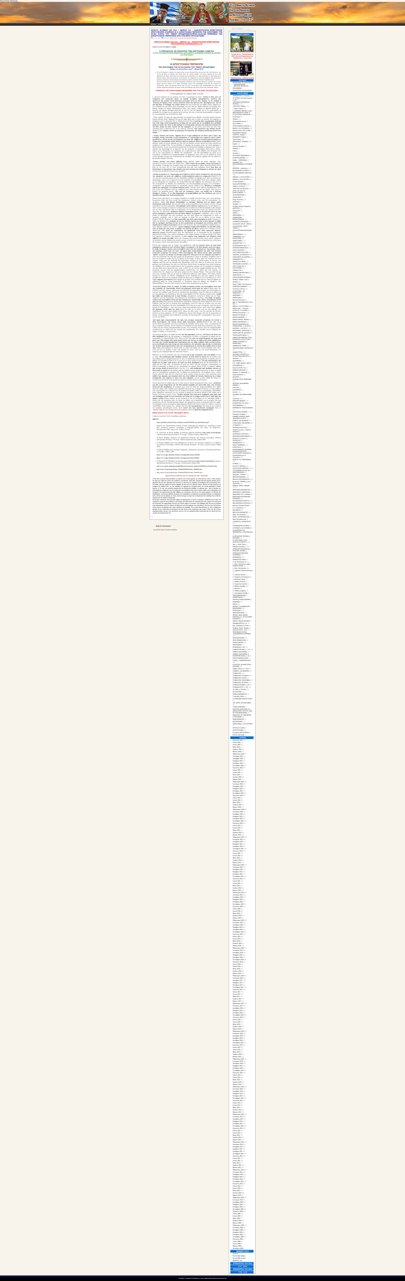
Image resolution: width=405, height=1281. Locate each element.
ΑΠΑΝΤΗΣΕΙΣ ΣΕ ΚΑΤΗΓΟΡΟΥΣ (168, 24)
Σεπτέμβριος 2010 (238, 1181)
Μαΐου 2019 (236, 941)
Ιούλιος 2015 (236, 1047)
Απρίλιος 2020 (237, 915)
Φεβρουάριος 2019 (238, 948)
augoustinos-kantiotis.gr (192, 1278)
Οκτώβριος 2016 (238, 1013)
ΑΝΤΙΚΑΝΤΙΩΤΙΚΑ (239, 84)
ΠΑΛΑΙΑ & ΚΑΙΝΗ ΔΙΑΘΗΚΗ (241, 599)
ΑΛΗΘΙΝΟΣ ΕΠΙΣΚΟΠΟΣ (240, 221)
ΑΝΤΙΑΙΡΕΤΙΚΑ (237, 243)
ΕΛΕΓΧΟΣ (236, 387)
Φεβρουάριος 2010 (238, 1197)
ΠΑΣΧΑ (235, 604)
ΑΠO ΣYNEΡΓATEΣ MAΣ (240, 252)
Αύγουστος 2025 (238, 768)
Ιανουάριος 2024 (238, 812)
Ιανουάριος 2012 (238, 1144)
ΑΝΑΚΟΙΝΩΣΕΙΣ (238, 234)
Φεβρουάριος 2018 (238, 976)
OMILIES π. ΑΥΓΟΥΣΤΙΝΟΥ (241, 177)
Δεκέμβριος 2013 (238, 1091)
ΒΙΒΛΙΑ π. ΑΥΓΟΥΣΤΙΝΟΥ (241, 306)
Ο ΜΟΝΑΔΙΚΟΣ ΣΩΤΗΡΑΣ (241, 525)
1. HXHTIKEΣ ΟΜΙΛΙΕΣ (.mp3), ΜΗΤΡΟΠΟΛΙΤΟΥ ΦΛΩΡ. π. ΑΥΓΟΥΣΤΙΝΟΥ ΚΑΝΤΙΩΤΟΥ (242, 112)
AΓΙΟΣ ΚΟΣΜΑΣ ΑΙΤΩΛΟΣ (241, 126)
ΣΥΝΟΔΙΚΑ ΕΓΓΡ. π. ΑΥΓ (240, 687)
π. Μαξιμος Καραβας (239, 586)
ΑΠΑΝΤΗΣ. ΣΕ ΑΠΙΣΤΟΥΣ (241, 255)
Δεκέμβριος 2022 (238, 841)
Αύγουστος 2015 (238, 1045)
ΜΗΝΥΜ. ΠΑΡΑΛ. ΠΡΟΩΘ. (241, 486)
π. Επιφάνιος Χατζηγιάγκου (241, 577)
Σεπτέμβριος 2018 (238, 959)
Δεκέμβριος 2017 (238, 980)
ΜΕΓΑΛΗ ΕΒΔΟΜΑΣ (239, 477)
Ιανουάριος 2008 (238, 1248)
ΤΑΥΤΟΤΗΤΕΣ (237, 692)
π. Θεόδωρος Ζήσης (239, 579)
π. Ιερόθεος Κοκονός (239, 581)
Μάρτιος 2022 (237, 862)
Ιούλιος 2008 (236, 1241)
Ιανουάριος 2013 (238, 1116)
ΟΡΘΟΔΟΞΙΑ (237, 557)
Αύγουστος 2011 (238, 1156)
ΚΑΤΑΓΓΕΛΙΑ (237, 447)
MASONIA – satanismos (240, 168)
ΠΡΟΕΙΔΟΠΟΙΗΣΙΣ (238, 638)
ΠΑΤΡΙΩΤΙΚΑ (237, 610)
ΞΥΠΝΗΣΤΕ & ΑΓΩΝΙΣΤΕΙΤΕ (242, 521)
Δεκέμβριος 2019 (238, 925)
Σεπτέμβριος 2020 (238, 904)
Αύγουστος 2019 (238, 934)
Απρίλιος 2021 (237, 888)
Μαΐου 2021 (236, 885)
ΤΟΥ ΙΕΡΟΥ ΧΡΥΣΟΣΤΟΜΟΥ (242, 703)
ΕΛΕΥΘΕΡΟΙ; (237, 390)
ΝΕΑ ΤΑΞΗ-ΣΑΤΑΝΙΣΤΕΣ (240, 512)
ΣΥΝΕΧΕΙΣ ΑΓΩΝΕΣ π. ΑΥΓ (241, 685)
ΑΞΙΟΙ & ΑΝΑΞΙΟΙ (238, 250)
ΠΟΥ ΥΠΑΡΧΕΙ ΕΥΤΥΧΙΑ (240, 625)
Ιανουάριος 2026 (238, 756)
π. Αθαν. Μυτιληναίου (239, 568)
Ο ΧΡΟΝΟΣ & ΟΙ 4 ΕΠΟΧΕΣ (241, 528)
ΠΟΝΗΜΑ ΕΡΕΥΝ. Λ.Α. (240, 623)
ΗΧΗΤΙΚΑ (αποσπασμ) (240, 427)
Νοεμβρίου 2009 (237, 1204)
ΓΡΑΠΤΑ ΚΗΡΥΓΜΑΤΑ (239, 335)
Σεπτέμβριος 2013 (238, 1098)
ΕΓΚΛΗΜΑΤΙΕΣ (237, 365)
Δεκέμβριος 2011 (238, 1146)
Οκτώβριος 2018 (238, 957)
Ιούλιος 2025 (236, 770)
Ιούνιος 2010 (236, 1188)
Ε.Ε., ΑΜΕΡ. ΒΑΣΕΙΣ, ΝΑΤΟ (241, 363)
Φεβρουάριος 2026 (238, 754)
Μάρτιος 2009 (237, 1223)
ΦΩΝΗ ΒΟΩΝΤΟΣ (238, 719)
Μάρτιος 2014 (237, 1084)
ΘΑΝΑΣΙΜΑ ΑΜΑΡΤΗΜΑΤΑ (241, 436)
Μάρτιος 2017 (237, 1001)
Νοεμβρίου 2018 (237, 955)
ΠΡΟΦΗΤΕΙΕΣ (237, 645)
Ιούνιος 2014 (236, 1077)
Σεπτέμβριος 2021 (238, 876)
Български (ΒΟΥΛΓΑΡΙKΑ (241, 732)
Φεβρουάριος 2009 (238, 1225)
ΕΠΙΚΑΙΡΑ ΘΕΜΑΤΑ (239, 401)
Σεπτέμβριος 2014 (238, 1070)
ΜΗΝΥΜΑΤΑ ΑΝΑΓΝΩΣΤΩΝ (241, 490)
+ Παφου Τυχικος (238, 108)
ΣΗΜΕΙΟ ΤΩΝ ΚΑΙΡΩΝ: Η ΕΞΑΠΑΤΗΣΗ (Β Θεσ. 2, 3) (241, 655)
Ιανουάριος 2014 (238, 1089)
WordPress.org (237, 1260)
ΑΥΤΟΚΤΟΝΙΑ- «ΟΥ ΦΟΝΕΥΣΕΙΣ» (239, 292)
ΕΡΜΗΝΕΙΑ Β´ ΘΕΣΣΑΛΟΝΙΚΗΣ (243, 408)
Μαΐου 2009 (236, 1218)
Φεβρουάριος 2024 (238, 809)
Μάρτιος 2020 (237, 918)
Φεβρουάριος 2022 (238, 865)
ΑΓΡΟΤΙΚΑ (236, 202)
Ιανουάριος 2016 (238, 1033)
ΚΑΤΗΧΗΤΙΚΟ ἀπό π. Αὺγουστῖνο (239, 456)
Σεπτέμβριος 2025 (238, 765)
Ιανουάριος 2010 (238, 1200)
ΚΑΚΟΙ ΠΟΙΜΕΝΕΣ (239, 445)
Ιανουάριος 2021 (238, 895)
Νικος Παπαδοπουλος (239, 519)
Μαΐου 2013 (236, 1107)
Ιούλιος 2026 (236, 742)
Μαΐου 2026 (236, 747)
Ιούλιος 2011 (236, 1158)
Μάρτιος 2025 (237, 779)
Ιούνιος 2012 (236, 1133)
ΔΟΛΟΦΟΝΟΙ (237, 361)
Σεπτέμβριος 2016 (238, 1015)
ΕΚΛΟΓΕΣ (236, 377)
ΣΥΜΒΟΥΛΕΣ (237, 673)
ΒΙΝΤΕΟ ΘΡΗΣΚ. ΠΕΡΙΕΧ (241, 319)
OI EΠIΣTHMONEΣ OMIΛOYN (242, 173)
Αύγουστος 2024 (238, 795)
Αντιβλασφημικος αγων (240, 245)
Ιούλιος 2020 (236, 909)
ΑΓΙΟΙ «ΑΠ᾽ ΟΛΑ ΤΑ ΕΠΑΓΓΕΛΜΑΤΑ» (239, 191)
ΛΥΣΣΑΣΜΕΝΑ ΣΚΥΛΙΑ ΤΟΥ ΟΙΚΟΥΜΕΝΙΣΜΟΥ (241, 471)
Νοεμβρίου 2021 (237, 872)
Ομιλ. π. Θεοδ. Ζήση (239, 544)
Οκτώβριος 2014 (238, 1068)
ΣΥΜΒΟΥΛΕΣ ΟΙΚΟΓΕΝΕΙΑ (241, 680)
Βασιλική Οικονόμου (239, 300)
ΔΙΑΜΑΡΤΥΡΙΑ (237, 352)
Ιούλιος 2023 (236, 825)
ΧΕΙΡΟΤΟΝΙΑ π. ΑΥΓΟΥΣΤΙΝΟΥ (243, 724)
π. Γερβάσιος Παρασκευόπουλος (243, 570)
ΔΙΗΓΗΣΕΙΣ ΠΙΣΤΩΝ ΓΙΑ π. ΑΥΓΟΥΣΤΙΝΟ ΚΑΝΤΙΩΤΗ (241, 355)
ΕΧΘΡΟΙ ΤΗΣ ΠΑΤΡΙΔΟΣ (240, 420)
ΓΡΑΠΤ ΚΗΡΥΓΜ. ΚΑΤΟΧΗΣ (241, 333)
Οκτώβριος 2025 (238, 763)
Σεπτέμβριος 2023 (238, 821)
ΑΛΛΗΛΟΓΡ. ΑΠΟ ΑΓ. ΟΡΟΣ (241, 224)
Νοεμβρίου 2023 (237, 816)
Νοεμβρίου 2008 (237, 1232)
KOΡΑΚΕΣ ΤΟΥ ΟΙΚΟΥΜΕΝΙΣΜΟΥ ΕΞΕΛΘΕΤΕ (242, 163)
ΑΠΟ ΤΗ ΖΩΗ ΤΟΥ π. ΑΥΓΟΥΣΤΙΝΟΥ (239, 267)
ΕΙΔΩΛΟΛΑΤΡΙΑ (238, 375)
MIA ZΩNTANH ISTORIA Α (241, 170)
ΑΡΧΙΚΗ (153, 24)
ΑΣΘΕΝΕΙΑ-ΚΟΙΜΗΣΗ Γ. (240, 286)
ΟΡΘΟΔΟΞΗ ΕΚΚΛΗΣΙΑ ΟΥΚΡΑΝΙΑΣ (240, 554)
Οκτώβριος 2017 (238, 985)
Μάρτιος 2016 (237, 1029)
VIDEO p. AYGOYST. (239, 186)
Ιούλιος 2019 (236, 936)
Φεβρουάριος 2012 (238, 1142)
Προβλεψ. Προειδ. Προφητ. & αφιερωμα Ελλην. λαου (241, 629)
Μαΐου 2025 (236, 774)
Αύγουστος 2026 (238, 740)
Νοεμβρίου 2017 (237, 982)
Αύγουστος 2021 (238, 878)
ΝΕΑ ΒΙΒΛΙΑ (236, 510)
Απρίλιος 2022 (237, 860)
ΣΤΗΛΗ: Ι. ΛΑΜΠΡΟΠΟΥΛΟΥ (242, 660)
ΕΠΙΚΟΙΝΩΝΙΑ (185, 24)
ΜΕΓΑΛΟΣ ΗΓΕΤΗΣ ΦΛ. (241, 86)
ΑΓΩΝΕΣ (235, 204)
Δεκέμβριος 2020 (238, 897)
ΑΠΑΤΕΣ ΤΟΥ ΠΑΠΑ (239, 261)
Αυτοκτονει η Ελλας (239, 289)
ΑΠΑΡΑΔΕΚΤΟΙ (237, 259)
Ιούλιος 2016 (236, 1019)
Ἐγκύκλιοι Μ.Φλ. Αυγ (239, 368)
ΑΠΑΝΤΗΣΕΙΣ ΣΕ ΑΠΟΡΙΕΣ (241, 257)
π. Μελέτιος (236, 588)
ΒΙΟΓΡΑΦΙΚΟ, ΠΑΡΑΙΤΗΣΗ (241, 330)
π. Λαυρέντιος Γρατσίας (240, 584)
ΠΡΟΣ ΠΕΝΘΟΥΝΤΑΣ (239, 640)
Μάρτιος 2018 (237, 973)
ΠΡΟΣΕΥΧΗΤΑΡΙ (238, 642)
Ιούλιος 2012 (236, 1130)
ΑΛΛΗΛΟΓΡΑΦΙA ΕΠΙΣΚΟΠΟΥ (242, 230)
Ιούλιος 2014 (236, 1075)
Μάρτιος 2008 (237, 1246)
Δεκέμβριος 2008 (238, 1230)
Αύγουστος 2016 (238, 1017)
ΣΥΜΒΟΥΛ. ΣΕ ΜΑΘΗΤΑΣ (241, 671)
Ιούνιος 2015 (236, 1049)
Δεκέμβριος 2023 (238, 814)
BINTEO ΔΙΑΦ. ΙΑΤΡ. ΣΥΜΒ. (241, 130)
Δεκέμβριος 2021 (238, 869)
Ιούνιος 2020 (236, 911)
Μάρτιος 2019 (237, 945)
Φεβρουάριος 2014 (238, 1086)
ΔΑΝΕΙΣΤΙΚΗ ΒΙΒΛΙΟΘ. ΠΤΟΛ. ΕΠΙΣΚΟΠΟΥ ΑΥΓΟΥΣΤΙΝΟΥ (242, 338)
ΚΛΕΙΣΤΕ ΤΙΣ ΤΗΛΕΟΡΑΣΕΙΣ (242, 459)
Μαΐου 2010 (236, 1190)
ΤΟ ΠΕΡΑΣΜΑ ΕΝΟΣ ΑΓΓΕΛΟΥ (242, 699)
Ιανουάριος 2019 (238, 950)
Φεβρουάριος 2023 (238, 837)
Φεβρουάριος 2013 (238, 1114)
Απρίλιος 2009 (237, 1220)
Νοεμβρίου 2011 (237, 1149)
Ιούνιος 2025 (236, 772)
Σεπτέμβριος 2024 (238, 793)
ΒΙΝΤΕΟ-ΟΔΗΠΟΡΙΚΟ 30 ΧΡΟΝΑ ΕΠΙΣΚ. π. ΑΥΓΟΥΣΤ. (242, 325)
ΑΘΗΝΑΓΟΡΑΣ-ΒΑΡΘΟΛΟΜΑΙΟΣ (238, 218)
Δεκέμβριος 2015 (238, 1036)
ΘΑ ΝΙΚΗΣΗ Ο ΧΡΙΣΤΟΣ (240, 434)
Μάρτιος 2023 (237, 835)
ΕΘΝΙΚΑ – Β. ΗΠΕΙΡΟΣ (240, 372)
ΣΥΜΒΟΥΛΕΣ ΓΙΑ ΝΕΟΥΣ (241, 675)
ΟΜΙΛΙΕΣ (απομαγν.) (239, 546)
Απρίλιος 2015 (237, 1054)
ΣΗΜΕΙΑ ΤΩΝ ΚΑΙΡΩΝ (240, 652)
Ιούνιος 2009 (236, 1216)
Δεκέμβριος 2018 (238, 952)
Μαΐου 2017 (236, 996)
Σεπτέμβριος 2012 (238, 1126)
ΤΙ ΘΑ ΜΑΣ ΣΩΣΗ (238, 696)
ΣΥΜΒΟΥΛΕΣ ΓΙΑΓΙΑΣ (240, 678)
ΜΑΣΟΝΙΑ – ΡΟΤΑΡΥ (239, 474)
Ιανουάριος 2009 (238, 1227)
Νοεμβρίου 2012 (237, 1121)
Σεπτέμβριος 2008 (238, 1237)
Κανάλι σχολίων (239, 1258)
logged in (163, 529)
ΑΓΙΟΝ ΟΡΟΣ (237, 197)
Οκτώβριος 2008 (238, 1234)
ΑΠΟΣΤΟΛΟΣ (237, 275)
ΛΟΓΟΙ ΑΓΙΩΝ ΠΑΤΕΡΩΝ (240, 468)
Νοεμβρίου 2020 (237, 899)
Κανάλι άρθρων (239, 1256)
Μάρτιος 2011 (237, 1167)
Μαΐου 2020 (236, 913)
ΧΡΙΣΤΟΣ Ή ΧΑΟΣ (238, 728)
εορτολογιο (236, 398)
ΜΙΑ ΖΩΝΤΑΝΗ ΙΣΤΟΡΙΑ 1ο (241, 501)
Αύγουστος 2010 (238, 1183)
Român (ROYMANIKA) (240, 184)
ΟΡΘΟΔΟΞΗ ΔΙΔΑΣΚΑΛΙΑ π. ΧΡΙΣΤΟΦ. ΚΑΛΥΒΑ (242, 550)
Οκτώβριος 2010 (238, 1179)
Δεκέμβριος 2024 (238, 786)
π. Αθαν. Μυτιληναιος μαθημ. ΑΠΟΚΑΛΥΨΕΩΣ (242, 565)
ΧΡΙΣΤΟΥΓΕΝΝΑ (238, 730)
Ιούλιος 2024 (236, 798)
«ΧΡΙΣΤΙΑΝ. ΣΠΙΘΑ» (239, 106)
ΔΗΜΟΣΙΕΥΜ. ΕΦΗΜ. (239, 346)
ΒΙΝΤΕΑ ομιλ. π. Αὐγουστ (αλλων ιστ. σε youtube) (240, 309)
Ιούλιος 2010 (236, 1186)
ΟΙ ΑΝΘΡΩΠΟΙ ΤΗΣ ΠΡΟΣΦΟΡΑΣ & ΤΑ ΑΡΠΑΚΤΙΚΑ (243, 531)
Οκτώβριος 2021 (238, 874)
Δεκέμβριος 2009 (238, 1202)
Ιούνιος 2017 (236, 994)
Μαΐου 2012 (236, 1135)
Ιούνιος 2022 (236, 855)
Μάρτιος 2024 (237, 807)
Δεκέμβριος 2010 (238, 1174)
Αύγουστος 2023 (238, 823)
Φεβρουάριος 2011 (238, 1170)
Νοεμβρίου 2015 (237, 1038)
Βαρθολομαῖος (237, 297)
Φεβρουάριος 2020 (238, 920)
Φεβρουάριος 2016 (238, 1031)
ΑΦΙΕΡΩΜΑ (236, 295)
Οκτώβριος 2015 (238, 1040)
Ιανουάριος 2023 (238, 839)
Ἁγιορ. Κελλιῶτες (238, 199)
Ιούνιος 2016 (236, 1022)
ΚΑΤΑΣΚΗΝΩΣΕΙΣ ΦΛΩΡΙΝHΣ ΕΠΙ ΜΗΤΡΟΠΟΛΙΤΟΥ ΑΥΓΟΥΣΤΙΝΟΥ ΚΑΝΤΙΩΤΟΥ (242, 451)
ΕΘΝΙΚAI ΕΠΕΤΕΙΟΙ (239, 370)
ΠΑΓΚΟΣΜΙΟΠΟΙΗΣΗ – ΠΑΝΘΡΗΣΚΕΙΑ (240, 596)
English (235, 144)
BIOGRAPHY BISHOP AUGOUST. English (240, 134)
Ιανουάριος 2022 (238, 867)
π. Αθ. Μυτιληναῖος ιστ (239, 562)
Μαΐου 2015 (236, 1052)
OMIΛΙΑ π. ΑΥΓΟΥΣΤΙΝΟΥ (241, 179)
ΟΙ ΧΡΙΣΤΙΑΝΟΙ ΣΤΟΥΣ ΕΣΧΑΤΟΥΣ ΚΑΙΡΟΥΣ (240, 541)
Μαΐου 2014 (236, 1080)
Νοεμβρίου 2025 (237, 761)
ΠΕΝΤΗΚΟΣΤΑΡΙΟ (238, 613)
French (235, 151)
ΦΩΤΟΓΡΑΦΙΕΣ (237, 721)
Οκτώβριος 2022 (238, 846)
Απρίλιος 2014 (237, 1082)
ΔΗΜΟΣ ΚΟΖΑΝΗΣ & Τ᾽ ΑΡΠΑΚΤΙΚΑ (240, 342)
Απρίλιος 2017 (237, 999)
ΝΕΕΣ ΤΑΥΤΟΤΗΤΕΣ (239, 515)
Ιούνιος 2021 (236, 883)
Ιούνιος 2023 (236, 828)
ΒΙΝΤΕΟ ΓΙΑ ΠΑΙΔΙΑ (239, 315)
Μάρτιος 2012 (237, 1140)
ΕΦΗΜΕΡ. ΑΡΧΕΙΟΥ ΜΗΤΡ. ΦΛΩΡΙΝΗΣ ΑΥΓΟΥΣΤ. (241, 417)
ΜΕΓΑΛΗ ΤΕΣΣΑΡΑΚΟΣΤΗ (241, 479)
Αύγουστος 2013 (238, 1100)
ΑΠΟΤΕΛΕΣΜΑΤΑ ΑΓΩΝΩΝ (241, 277)
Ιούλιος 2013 (236, 1103)
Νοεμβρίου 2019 (237, 927)
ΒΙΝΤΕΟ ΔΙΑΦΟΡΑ (238, 317)
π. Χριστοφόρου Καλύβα (240, 593)
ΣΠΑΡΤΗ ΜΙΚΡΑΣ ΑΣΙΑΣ (240, 658)
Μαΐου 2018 (236, 969)
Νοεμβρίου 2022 (237, 844)
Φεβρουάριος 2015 (238, 1059)
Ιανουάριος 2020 (238, 922)
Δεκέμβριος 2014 (238, 1063)
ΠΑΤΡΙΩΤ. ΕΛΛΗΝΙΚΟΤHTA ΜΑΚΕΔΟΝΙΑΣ (241, 607)
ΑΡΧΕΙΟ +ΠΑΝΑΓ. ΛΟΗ (240, 279)
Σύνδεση (235, 1253)
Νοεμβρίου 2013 (237, 1093)
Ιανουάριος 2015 (238, 1061)
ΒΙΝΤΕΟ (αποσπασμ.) (239, 312)
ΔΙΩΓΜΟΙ (235, 358)
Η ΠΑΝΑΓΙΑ (236, 425)
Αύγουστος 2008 (238, 1239)
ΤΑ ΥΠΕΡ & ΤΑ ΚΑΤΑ (239, 689)
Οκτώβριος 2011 (237, 1151)
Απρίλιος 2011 (237, 1165)
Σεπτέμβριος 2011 (238, 1153)
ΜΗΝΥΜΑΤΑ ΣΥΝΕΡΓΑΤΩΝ (241, 492)
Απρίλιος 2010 (237, 1193)
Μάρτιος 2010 (237, 1195)
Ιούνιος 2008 (236, 1244)
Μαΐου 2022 (236, 858)
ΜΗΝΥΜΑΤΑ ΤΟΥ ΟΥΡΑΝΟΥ (242, 494)
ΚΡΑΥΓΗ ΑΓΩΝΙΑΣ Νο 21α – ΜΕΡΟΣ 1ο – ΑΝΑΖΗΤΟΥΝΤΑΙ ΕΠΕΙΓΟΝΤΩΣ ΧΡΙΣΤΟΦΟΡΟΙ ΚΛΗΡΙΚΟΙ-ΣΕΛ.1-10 (186, 43)
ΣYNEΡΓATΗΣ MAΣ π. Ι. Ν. (241, 649)
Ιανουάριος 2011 (238, 1172)
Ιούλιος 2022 (236, 853)
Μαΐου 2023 (236, 830)
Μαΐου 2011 (236, 1163)
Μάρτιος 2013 (237, 1112)
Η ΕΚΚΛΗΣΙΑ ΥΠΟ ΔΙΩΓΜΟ (241, 423)
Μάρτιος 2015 (237, 1056)
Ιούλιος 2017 (236, 992)
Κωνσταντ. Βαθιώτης (239, 466)
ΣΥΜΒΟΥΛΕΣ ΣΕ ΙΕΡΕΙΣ (240, 682)
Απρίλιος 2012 (237, 1137)
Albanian (235, 119)
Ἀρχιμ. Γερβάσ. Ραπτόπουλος (242, 284)
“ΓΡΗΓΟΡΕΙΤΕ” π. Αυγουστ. (241, 96)
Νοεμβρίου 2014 (237, 1066)
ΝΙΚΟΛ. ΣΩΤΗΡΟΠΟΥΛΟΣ (241, 517)
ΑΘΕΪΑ (235, 213)
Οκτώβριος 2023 (238, 818)
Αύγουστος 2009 (238, 1211)
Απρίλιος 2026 (237, 749)
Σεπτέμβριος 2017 (238, 987)
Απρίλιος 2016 (237, 1026)
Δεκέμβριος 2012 (238, 1119)
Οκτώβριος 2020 (238, 902)
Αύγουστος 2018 (238, 962)
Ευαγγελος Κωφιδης (239, 414)
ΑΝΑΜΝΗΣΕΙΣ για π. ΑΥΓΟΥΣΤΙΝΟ (239, 237)
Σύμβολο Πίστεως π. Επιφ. (241, 669)
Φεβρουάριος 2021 (238, 892)
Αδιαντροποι (236, 210)
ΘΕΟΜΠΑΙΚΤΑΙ (237, 442)
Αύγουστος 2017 (238, 989)
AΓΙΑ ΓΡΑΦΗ (237, 123)
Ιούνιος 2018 (236, 966)
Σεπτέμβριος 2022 (238, 848)
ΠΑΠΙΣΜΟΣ (236, 602)
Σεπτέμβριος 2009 (238, 1209)
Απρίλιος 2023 (237, 832)
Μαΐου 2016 (236, 1024)
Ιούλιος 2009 (236, 1213)
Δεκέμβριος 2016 (238, 1008)
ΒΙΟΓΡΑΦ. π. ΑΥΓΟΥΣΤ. (240, 328)
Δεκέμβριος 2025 (238, 758)
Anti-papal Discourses (239, 121)
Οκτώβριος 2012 (238, 1123)
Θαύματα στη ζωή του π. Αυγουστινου (240, 439)
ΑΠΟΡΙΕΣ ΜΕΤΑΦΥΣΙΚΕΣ (241, 272)
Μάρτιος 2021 (237, 890)
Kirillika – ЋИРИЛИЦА (240, 160)
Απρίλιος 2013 (237, 1110)
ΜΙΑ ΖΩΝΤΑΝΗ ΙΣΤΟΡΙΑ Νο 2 (242, 503)
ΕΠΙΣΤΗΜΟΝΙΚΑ (238, 405)
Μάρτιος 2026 (237, 751)
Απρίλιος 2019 (237, 943)
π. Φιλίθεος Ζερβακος (239, 591)
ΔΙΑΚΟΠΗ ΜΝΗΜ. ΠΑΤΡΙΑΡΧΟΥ (243, 348)
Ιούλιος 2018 (236, 964)
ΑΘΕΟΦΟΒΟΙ (237, 215)
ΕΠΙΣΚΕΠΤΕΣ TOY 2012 (240, 403)
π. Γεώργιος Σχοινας (239, 574)
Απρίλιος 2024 (237, 805)
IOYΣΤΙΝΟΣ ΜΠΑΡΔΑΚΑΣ (241, 155)
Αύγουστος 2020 (238, 906)
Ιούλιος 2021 (236, 881)
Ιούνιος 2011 (236, 1160)
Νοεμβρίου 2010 (237, 1177)
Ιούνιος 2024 (236, 800)
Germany (235, 153)
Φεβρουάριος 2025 (238, 781)
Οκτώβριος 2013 (238, 1096)
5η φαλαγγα (236, 116)
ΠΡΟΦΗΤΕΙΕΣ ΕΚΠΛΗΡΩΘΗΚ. (201, 24)
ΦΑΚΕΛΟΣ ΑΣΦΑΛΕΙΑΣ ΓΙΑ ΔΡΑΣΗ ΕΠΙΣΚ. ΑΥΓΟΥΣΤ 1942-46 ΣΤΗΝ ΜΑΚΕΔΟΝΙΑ (242, 711)
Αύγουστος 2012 (238, 1128)
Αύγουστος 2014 (238, 1073)
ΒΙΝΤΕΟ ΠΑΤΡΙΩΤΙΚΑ (239, 322)
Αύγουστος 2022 (238, 851)
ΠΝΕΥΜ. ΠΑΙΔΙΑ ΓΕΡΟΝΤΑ (241, 621)
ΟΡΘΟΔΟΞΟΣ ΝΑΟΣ (239, 559)
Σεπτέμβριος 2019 (238, 932)
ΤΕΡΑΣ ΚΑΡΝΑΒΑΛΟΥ (240, 694)
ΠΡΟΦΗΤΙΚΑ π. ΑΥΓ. (239, 647)
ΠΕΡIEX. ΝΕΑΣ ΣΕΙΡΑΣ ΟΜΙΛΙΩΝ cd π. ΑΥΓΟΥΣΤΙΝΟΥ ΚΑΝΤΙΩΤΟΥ (242, 617)
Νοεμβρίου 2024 (237, 788)
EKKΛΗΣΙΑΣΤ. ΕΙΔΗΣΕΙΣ (240, 141)
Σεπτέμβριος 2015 (238, 1042)
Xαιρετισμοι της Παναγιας (240, 188)
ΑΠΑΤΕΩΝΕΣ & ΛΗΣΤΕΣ (240, 264)
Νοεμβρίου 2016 (237, 1010)
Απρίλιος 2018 (237, 971)
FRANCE (235, 148)
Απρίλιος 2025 (237, 777)
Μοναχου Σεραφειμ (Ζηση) (241, 505)
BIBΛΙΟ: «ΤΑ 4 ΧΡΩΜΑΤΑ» (241, 128)
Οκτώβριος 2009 (238, 1207)
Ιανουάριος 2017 (238, 1006)
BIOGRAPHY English (239, 137)
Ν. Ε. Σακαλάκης (238, 508)
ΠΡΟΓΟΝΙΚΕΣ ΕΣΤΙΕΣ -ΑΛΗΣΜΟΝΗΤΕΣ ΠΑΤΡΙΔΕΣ (242, 633)
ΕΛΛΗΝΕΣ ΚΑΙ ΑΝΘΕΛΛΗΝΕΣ (242, 394)
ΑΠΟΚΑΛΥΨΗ (237, 270)
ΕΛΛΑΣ (235, 392)
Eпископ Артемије (238, 146)
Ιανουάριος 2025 (238, 784)
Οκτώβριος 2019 (238, 929)
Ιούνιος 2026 (236, 744)
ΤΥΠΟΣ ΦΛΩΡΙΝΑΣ (239, 707)
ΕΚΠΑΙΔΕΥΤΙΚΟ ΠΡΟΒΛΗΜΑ (242, 379)
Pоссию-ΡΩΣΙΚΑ (238, 181)
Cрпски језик (237, 139)
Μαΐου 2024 (236, 802)
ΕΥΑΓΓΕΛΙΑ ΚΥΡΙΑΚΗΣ (240, 412)
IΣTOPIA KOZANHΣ (239, 158)
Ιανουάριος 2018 (238, 978)
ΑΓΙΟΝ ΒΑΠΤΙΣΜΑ (238, 195)
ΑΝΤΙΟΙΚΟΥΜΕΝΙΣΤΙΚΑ (240, 248)
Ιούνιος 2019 (236, 939)
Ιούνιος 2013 (236, 1105)
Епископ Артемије (238, 735)
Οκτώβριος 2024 (238, 791)
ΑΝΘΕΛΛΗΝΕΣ (237, 241)
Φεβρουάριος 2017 (238, 1003)
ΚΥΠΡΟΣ (235, 463)
